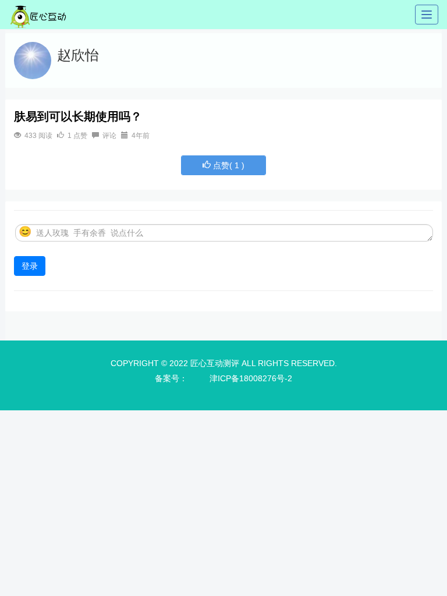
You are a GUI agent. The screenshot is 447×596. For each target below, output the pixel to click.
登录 (30, 266)
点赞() (227, 165)
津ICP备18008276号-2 (251, 378)
